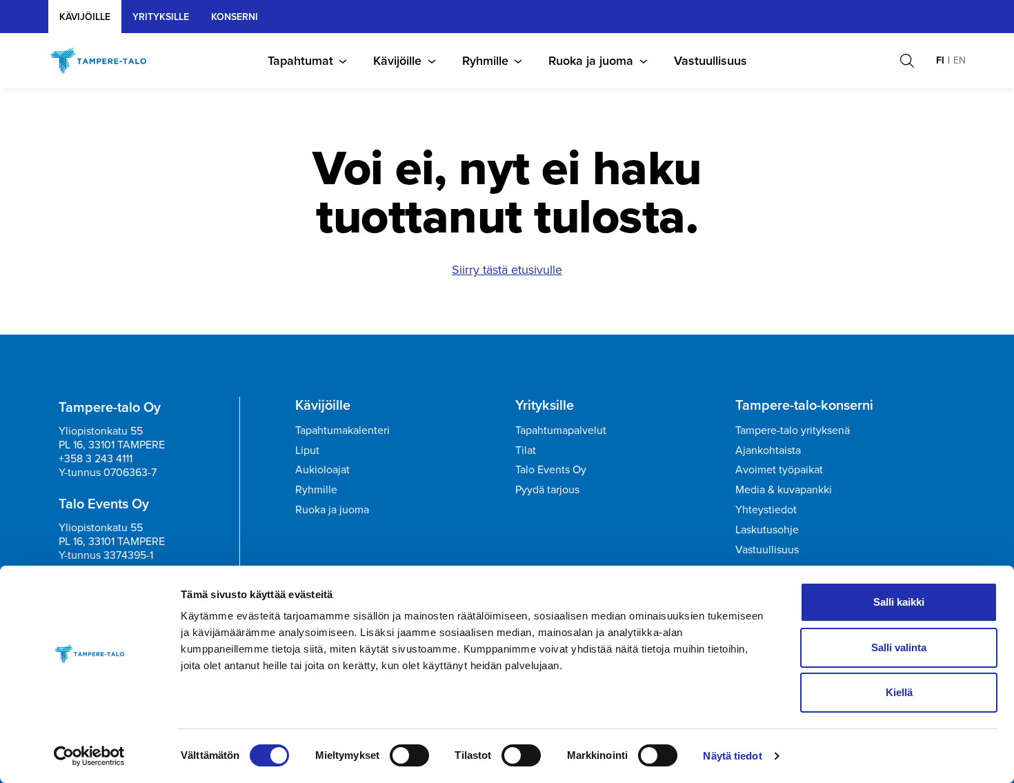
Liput (307, 450)
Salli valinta (898, 647)
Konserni (234, 17)
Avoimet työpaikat (779, 469)
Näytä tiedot (732, 756)
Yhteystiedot (766, 509)
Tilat (525, 450)
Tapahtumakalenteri (342, 430)
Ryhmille (485, 61)
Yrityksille (544, 405)
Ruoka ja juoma (590, 61)
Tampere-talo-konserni (804, 405)
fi (940, 60)
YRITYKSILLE (160, 17)
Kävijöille (84, 17)
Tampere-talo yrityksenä (792, 430)
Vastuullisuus (710, 61)
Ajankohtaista (768, 450)
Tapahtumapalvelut (560, 430)
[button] (907, 60)
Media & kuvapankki (783, 489)
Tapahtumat (300, 61)
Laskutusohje (767, 529)
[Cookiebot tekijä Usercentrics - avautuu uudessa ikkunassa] (89, 756)
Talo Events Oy (550, 469)
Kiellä (899, 692)
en (959, 60)
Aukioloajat (322, 469)
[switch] (409, 755)
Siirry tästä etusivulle (507, 270)
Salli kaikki (898, 602)
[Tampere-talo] (105, 60)
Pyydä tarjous (547, 489)
